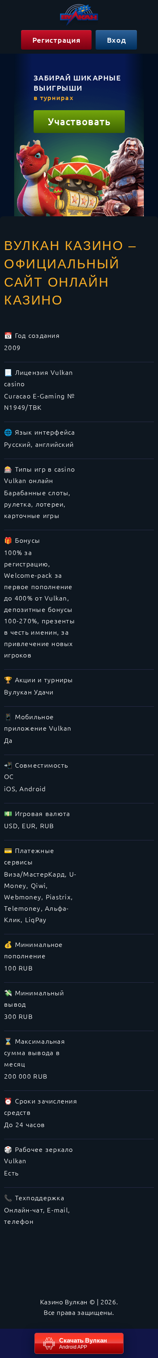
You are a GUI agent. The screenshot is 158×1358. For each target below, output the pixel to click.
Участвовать (79, 121)
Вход (116, 39)
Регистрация (56, 39)
